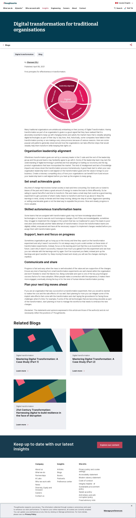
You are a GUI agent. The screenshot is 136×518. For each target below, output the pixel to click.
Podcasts (61, 478)
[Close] (131, 506)
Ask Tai (130, 8)
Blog (40, 54)
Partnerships (40, 475)
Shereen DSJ (32, 62)
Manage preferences (113, 511)
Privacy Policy (30, 514)
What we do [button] (8, 8)
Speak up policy (85, 492)
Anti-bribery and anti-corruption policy (87, 496)
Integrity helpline (85, 484)
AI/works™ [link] (19, 8)
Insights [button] (45, 8)
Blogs (59, 472)
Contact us (39, 496)
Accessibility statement (88, 475)
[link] (109, 445)
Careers (38, 493)
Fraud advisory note (87, 500)
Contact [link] (82, 8)
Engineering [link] (56, 8)
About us (39, 469)
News (37, 485)
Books (60, 475)
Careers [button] (66, 8)
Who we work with (42, 482)
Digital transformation (24, 54)
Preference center (64, 482)
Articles (60, 469)
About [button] (74, 8)
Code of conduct (86, 481)
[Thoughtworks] (10, 2)
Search (119, 8)
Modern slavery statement (90, 478)
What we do (40, 472)
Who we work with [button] (32, 8)
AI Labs (38, 478)
